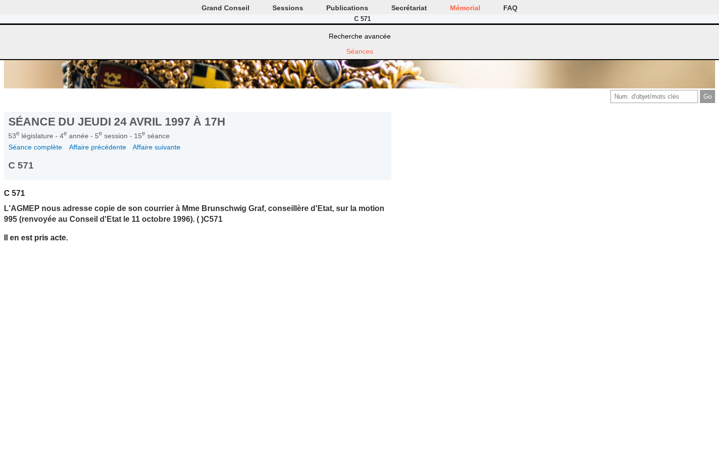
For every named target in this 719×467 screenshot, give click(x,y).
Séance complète (35, 147)
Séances (359, 51)
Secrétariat (409, 8)
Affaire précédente (97, 147)
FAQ (510, 8)
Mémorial (465, 8)
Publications (347, 8)
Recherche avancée (360, 36)
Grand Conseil (225, 8)
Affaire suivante (156, 147)
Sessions (287, 8)
